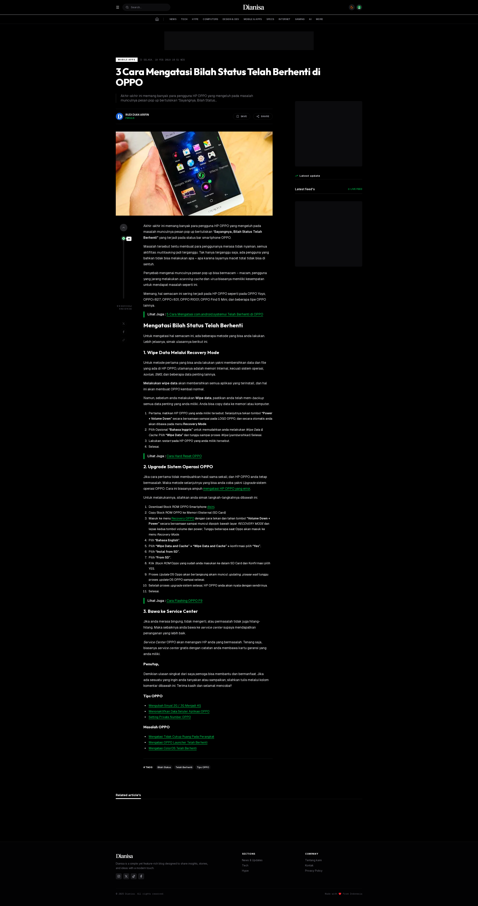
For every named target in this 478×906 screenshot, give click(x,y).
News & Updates (252, 860)
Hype (245, 870)
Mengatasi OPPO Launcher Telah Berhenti (178, 742)
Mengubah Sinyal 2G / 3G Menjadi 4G (175, 705)
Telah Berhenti (184, 767)
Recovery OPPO (182, 518)
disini (210, 507)
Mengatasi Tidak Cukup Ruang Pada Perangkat (181, 736)
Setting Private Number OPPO (170, 717)
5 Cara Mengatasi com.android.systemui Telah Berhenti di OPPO (215, 314)
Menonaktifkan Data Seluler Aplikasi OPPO (179, 711)
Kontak (309, 865)
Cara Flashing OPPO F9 (184, 601)
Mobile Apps (126, 59)
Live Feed (356, 189)
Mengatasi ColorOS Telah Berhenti (173, 748)
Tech (245, 865)
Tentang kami (313, 860)
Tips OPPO (203, 767)
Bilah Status (164, 767)
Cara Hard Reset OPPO (184, 456)
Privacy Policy (313, 870)
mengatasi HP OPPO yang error (226, 488)
